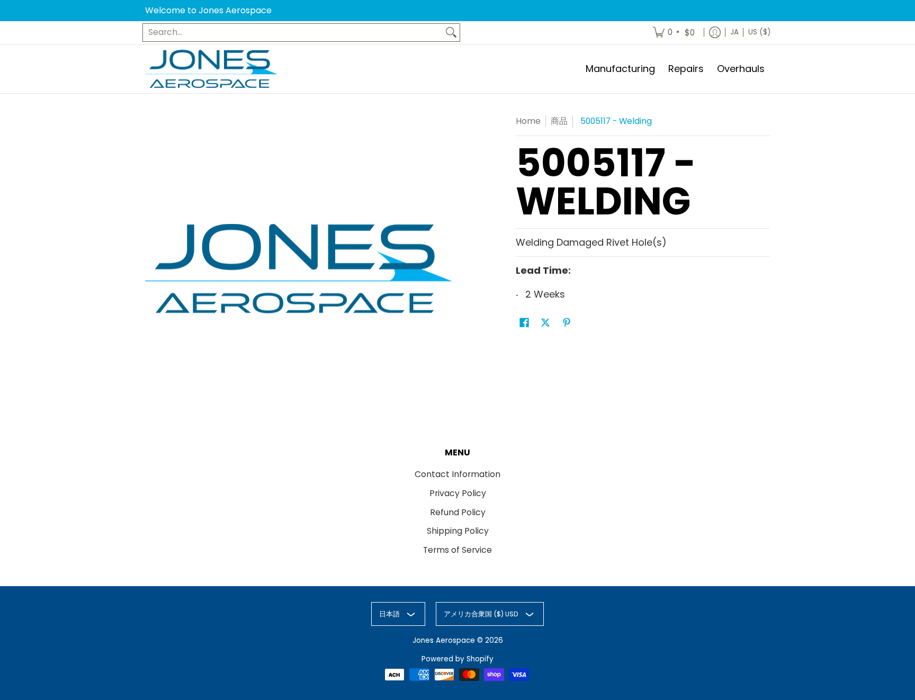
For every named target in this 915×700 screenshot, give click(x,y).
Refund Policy (458, 512)
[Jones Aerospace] (211, 69)
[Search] (451, 32)
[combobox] (293, 32)
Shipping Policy (458, 531)
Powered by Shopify (457, 659)
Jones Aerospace (443, 640)
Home (528, 121)
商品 (559, 121)
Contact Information (457, 474)
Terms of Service (457, 550)
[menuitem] (674, 32)
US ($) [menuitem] (759, 32)
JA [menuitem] (734, 32)
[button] (524, 323)
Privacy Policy (457, 493)
